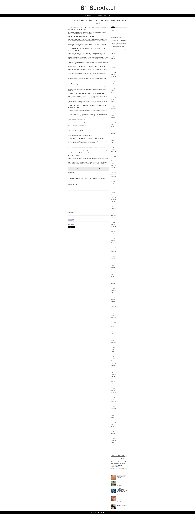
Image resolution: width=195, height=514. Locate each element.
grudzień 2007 (113, 408)
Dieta (105, 15)
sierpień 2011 (113, 367)
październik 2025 (113, 70)
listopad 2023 (113, 110)
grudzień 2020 (113, 172)
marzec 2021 (113, 167)
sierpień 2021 (113, 158)
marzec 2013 (113, 333)
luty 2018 (112, 233)
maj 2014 (112, 308)
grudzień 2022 (113, 129)
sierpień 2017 (113, 244)
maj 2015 (112, 292)
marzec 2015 (113, 295)
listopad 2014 (113, 297)
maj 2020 (112, 185)
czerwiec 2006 (113, 440)
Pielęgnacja (100, 15)
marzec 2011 (113, 376)
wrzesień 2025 (113, 72)
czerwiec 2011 (113, 370)
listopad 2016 (113, 260)
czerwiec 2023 (113, 119)
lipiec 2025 (113, 74)
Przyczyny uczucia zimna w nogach (119, 463)
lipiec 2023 (113, 117)
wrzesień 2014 (113, 301)
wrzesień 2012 (113, 344)
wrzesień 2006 (113, 435)
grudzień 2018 (113, 215)
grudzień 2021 (113, 151)
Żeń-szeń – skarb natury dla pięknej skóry (120, 468)
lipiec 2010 (113, 390)
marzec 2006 (113, 445)
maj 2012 (112, 351)
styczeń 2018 (113, 235)
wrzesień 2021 (113, 156)
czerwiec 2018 (113, 226)
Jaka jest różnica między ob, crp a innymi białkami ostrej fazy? (82, 135)
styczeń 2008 (113, 406)
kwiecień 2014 (113, 310)
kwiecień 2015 (113, 294)
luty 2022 (112, 147)
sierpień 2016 (113, 265)
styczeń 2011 (113, 379)
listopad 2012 (113, 340)
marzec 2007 (113, 424)
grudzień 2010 (113, 381)
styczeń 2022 (113, 149)
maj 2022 (112, 142)
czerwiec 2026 (113, 60)
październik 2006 (113, 433)
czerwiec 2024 (113, 97)
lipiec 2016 (113, 267)
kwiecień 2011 (113, 374)
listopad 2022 (113, 131)
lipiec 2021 (113, 160)
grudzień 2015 (113, 279)
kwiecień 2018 (113, 229)
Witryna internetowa (71, 212)
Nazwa (69, 203)
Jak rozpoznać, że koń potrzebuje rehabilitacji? (118, 49)
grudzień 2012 (113, 338)
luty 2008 (112, 404)
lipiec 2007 (113, 417)
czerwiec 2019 (113, 204)
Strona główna (88, 15)
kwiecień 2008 (113, 401)
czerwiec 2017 (113, 247)
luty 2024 (112, 104)
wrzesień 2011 (113, 365)
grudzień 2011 (113, 360)
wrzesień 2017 (113, 242)
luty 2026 (112, 65)
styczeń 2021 (113, 170)
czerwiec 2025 (113, 76)
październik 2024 (113, 90)
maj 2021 (112, 163)
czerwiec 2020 (113, 183)
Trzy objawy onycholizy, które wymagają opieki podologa (121, 483)
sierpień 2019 (113, 201)
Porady (94, 15)
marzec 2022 (113, 145)
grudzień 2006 (113, 429)
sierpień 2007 (113, 415)
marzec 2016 (113, 274)
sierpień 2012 (113, 345)
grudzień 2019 (113, 194)
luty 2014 (112, 313)
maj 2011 (112, 372)
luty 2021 (112, 169)
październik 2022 (113, 133)
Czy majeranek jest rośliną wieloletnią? (120, 461)
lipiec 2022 (113, 138)
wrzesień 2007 (113, 413)
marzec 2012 (113, 354)
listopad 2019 (113, 195)
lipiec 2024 (113, 95)
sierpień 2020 (113, 179)
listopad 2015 (113, 281)
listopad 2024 (113, 88)
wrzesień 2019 (113, 199)
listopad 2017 (113, 238)
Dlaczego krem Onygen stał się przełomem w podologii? (121, 476)
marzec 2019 (113, 210)
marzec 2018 (113, 231)
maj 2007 (112, 420)
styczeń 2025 (113, 85)
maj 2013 (112, 329)
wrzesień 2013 (113, 322)
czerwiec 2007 (113, 419)
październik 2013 (113, 320)
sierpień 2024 (113, 94)
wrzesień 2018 (113, 220)
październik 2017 (113, 240)
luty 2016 (112, 276)
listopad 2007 (113, 410)
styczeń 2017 (113, 256)
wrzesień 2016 (113, 263)
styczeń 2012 (113, 358)
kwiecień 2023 (113, 122)
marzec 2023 (113, 124)
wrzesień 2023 (113, 113)
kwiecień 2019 (113, 208)
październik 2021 (113, 154)
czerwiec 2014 (113, 306)
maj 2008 (112, 399)
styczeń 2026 (113, 67)
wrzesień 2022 (113, 135)
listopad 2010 (113, 383)
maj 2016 (112, 270)
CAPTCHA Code (70, 224)
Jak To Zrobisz (113, 452)
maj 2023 (112, 120)
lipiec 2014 (113, 304)
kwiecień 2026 (113, 63)
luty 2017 (112, 254)
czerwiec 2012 (113, 349)
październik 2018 (113, 219)
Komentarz (70, 189)
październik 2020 (113, 176)
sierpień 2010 (113, 388)
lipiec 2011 (113, 369)
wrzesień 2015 (113, 285)
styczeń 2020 (113, 192)
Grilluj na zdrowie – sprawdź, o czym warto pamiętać (97, 178)
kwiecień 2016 (113, 272)
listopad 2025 (113, 69)
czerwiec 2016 (113, 269)
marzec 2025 (113, 81)
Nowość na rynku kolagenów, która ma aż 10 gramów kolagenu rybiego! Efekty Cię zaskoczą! (122, 498)
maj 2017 (112, 249)
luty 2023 (112, 126)
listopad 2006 (113, 431)
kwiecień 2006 (113, 444)
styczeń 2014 (113, 315)
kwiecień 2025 (113, 79)
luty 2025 (112, 83)
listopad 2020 (113, 174)
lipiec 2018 (113, 224)
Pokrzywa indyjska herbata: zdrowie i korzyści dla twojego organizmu (78, 178)
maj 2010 (112, 394)
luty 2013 (112, 335)
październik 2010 (113, 385)
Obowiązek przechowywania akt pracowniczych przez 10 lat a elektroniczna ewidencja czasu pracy (122, 490)
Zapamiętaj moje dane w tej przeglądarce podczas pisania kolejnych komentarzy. (81, 216)
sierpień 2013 (113, 324)
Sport (109, 15)
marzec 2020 (113, 188)
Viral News (98, 512)
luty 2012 (112, 356)
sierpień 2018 (113, 222)
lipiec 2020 (113, 181)
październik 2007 (113, 411)
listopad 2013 (113, 319)
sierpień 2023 (113, 115)
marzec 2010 (113, 397)
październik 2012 (113, 342)
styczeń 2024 (113, 106)
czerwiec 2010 (113, 392)
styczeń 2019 (113, 213)
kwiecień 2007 (113, 422)
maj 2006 (112, 442)
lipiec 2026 (113, 58)
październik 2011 (113, 363)
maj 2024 (112, 99)
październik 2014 (113, 299)
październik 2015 (113, 283)
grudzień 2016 (113, 258)
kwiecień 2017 (113, 251)
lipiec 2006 (113, 438)
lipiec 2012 (113, 347)
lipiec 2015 (113, 288)
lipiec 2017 (113, 245)
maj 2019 (112, 206)
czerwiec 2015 (113, 290)
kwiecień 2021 (113, 165)
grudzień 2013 (113, 317)
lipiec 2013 (113, 326)
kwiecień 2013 (113, 331)
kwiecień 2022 (113, 144)
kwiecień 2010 (113, 395)
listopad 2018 (113, 217)
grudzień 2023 (113, 108)
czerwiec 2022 (113, 140)
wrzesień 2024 (113, 92)
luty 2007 (112, 426)
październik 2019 (113, 197)
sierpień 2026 (113, 56)
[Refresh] (75, 219)
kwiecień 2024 (113, 101)
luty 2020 (112, 190)
